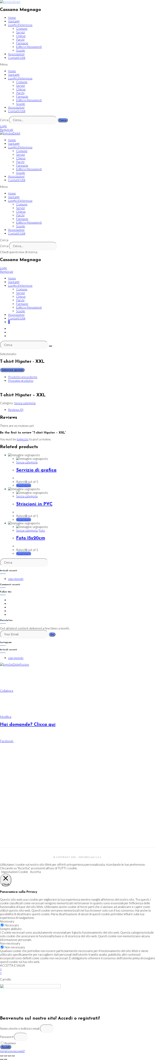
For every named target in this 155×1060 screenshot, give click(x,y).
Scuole (20, 50)
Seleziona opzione (12, 369)
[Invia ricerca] (50, 346)
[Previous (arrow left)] (1, 1059)
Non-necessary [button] (10, 943)
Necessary (12, 925)
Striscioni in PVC (34, 504)
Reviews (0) (15, 410)
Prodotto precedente (22, 377)
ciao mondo (15, 579)
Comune (21, 28)
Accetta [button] (35, 872)
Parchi (20, 39)
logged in (22, 439)
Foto (42, 530)
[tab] (81, 410)
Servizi (20, 32)
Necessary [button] (7, 921)
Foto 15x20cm (30, 538)
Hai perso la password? (12, 1051)
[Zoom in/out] (13, 1055)
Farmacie (22, 43)
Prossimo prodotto (20, 380)
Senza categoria (25, 403)
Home (12, 17)
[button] (77, 64)
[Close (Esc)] (1, 1055)
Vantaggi (13, 21)
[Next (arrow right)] (5, 1059)
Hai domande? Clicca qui (28, 724)
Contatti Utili (16, 57)
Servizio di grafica (36, 470)
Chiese (21, 36)
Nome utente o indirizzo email (19, 1028)
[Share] (5, 1055)
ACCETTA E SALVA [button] (12, 965)
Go (52, 634)
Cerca (4, 120)
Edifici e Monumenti (29, 47)
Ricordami (10, 1043)
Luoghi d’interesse (20, 25)
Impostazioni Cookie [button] (14, 872)
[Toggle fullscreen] (9, 1055)
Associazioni (16, 54)
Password (6, 1037)
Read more (23, 485)
